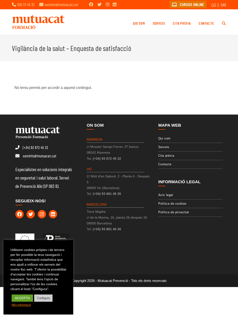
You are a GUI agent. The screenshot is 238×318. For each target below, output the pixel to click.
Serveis (163, 147)
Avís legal (165, 195)
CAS (223, 4)
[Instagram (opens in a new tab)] (107, 4)
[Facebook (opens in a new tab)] (91, 4)
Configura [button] (43, 298)
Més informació (21, 305)
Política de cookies (172, 203)
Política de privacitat (173, 212)
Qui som (164, 138)
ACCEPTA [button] (22, 298)
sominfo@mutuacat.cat (61, 4)
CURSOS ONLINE (191, 4)
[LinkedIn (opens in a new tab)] (114, 4)
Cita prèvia (166, 155)
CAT (213, 4)
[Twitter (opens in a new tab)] (99, 4)
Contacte (165, 164)
